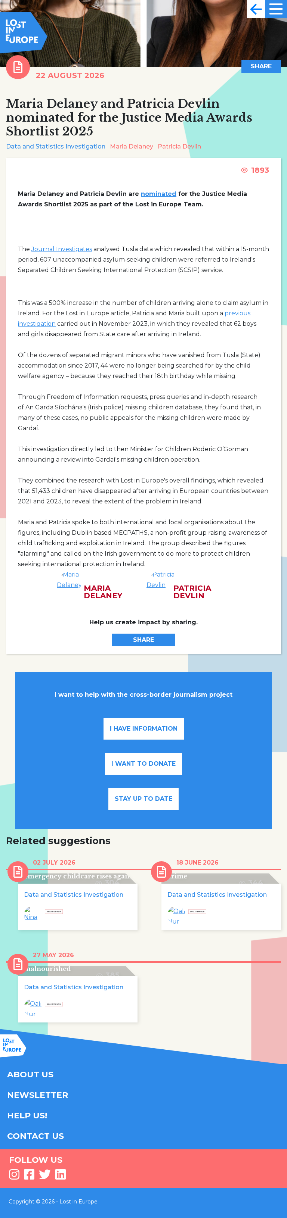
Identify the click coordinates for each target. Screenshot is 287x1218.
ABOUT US (30, 1074)
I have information (144, 728)
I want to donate (143, 763)
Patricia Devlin (179, 146)
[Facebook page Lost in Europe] (29, 1176)
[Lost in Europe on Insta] (14, 1176)
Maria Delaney (131, 146)
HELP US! (27, 1116)
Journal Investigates (61, 249)
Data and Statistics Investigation (55, 146)
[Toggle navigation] (256, 9)
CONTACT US (35, 1136)
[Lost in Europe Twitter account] (45, 1176)
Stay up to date (143, 798)
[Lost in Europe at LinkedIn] (60, 1176)
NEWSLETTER (37, 1095)
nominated (158, 193)
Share (261, 66)
